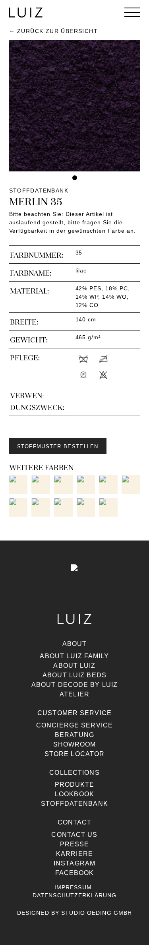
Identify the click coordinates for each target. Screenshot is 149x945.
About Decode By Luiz (74, 684)
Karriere (74, 853)
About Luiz (74, 665)
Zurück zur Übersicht (57, 31)
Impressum (73, 887)
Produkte (75, 784)
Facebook (74, 872)
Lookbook (74, 794)
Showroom (74, 744)
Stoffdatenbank (74, 803)
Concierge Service (74, 725)
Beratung (74, 734)
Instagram (74, 863)
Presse (74, 844)
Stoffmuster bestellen (58, 446)
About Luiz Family (74, 656)
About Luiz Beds (74, 675)
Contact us (74, 834)
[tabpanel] (74, 105)
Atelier (74, 694)
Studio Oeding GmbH (96, 913)
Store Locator (75, 754)
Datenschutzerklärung (74, 895)
